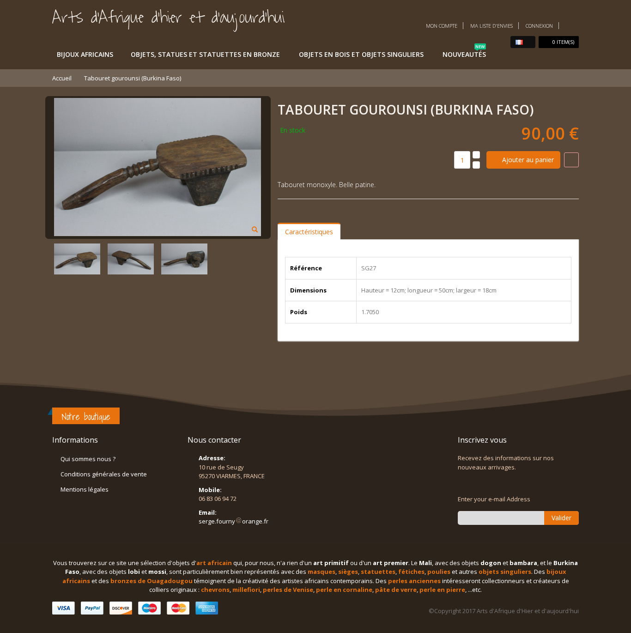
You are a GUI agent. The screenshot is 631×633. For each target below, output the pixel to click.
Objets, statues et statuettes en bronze (205, 54)
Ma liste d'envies (491, 25)
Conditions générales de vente (104, 474)
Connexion (539, 25)
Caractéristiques (309, 231)
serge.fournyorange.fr (233, 521)
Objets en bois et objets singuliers (361, 54)
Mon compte (441, 25)
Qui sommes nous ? (88, 459)
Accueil (62, 78)
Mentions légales (85, 489)
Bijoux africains (85, 54)
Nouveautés (464, 53)
